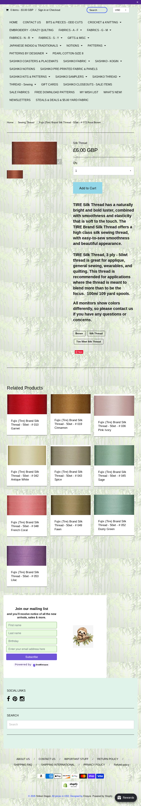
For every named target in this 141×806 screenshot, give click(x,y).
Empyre (87, 796)
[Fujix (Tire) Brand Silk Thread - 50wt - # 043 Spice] (70, 454)
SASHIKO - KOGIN (106, 61)
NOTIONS (73, 45)
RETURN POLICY (107, 759)
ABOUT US (23, 759)
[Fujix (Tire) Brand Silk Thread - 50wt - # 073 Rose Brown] (15, 174)
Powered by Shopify (102, 796)
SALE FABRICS (19, 92)
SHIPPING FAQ (23, 764)
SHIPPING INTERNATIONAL (58, 764)
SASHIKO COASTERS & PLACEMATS (33, 61)
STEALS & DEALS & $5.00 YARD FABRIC (62, 100)
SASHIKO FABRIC (74, 61)
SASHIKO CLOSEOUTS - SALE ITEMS (87, 84)
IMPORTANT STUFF (76, 759)
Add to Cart (87, 188)
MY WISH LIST (89, 92)
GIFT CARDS (49, 84)
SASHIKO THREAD (104, 76)
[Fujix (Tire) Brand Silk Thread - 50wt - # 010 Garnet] (27, 403)
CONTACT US (32, 22)
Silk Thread (80, 143)
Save (80, 352)
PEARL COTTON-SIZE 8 (68, 53)
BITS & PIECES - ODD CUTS (64, 22)
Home (10, 122)
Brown (79, 333)
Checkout (54, 9)
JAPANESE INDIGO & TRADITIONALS (33, 45)
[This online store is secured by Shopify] (70, 784)
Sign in (42, 9)
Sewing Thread (26, 122)
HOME (13, 22)
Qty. (75, 162)
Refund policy (121, 764)
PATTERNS (95, 45)
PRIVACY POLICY (94, 764)
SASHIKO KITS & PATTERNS (28, 76)
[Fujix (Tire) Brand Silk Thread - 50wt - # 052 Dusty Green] (114, 504)
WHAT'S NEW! (113, 92)
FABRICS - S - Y (49, 37)
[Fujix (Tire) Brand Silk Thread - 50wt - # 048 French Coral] (27, 505)
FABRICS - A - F (68, 30)
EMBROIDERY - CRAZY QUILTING (31, 30)
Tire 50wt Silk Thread (88, 341)
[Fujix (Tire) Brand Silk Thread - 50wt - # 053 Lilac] (27, 555)
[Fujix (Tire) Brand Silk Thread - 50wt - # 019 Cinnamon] (70, 403)
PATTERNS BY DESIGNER (26, 53)
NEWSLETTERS (20, 100)
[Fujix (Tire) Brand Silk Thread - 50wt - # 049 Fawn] (70, 504)
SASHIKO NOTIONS (22, 68)
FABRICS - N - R (19, 37)
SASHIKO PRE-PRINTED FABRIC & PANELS (68, 68)
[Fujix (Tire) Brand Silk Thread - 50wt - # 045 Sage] (114, 455)
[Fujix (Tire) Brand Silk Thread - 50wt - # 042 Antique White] (27, 454)
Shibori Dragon (43, 796)
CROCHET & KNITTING (103, 22)
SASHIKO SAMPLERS (69, 76)
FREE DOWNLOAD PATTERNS (55, 92)
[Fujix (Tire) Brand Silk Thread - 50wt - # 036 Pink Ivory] (114, 404)
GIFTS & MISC (77, 37)
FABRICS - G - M (97, 30)
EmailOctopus (42, 665)
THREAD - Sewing (21, 84)
